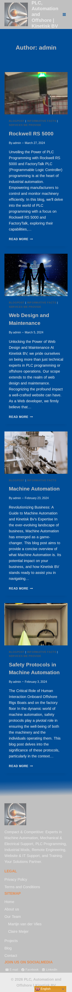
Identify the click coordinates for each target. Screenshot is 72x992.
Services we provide (25, 125)
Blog (8, 948)
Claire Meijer (18, 931)
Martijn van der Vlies (25, 924)
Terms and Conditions (22, 887)
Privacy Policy (15, 879)
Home (9, 902)
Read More (21, 239)
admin (17, 143)
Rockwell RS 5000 (31, 134)
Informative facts (41, 120)
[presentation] (36, 93)
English (45, 988)
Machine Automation (34, 489)
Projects (11, 941)
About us (11, 909)
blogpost (17, 120)
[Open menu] (64, 14)
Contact (10, 956)
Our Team (12, 917)
